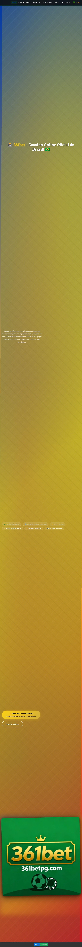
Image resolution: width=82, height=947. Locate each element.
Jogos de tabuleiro (24, 2)
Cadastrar (44, 944)
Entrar (36, 944)
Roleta (57, 2)
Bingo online (36, 2)
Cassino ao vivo (47, 2)
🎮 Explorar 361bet (12, 724)
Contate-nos (66, 2)
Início (14, 2)
